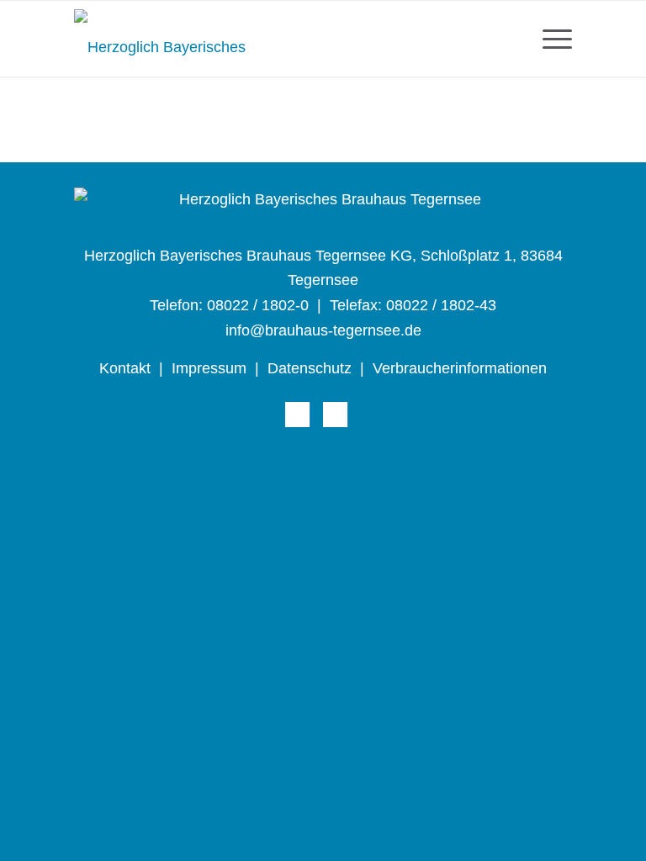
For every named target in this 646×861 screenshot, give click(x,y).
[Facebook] (297, 414)
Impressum (209, 368)
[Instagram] (335, 414)
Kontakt (125, 368)
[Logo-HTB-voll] (162, 39)
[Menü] (549, 39)
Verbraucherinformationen (460, 368)
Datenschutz (309, 368)
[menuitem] (549, 39)
